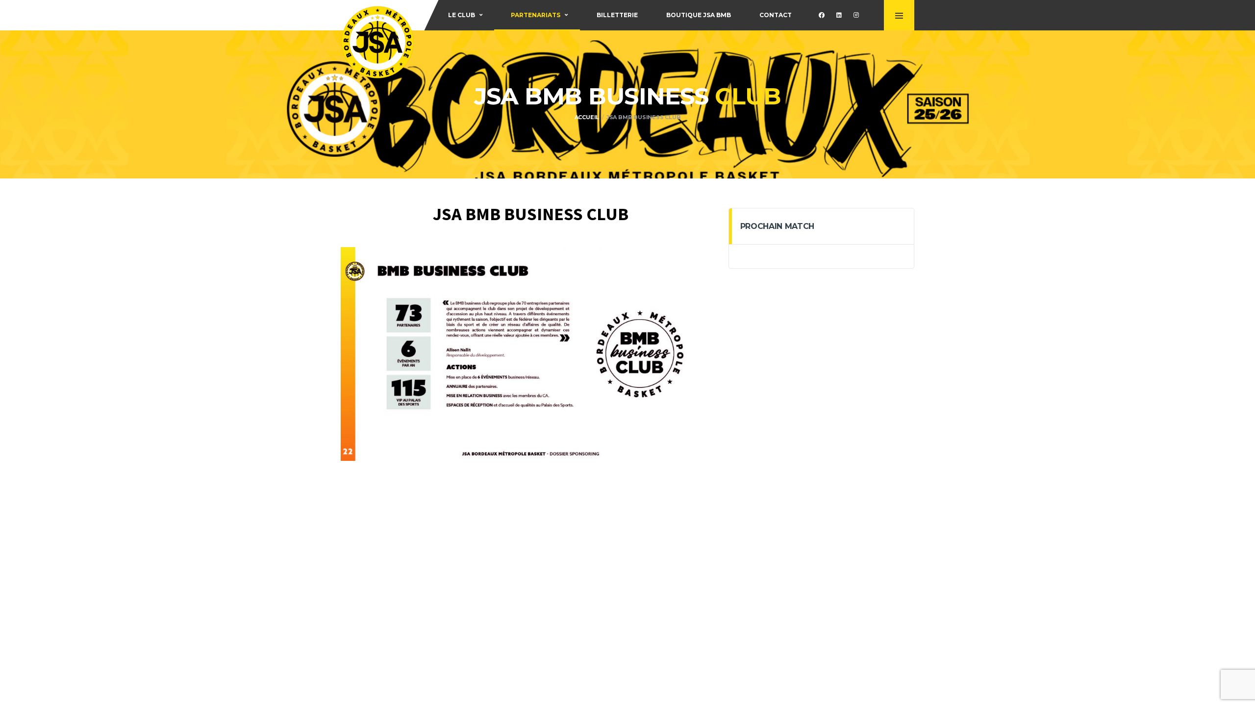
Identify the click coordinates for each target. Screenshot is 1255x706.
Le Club (461, 15)
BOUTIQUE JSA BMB (698, 15)
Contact (775, 15)
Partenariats (535, 15)
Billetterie (617, 15)
